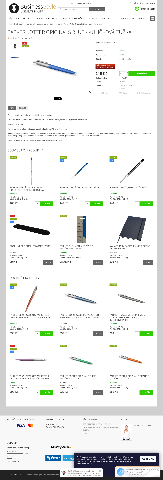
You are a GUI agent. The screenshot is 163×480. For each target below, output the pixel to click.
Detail (48, 262)
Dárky (142, 18)
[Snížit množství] (127, 75)
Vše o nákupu (23, 18)
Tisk (106, 93)
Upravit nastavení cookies (56, 475)
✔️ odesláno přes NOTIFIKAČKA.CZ (137, 474)
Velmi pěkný (12, 451)
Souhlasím (148, 459)
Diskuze (22, 108)
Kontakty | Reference (101, 18)
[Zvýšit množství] (127, 72)
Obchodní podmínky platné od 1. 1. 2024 (98, 424)
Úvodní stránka (11, 18)
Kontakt (86, 433)
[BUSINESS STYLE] (32, 8)
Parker (122, 82)
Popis (12, 108)
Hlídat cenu (145, 93)
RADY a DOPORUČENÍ (73, 18)
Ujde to (9, 456)
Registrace (150, 3)
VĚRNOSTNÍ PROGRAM (47, 18)
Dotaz (125, 93)
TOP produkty (126, 18)
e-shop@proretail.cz (144, 425)
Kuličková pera (125, 85)
